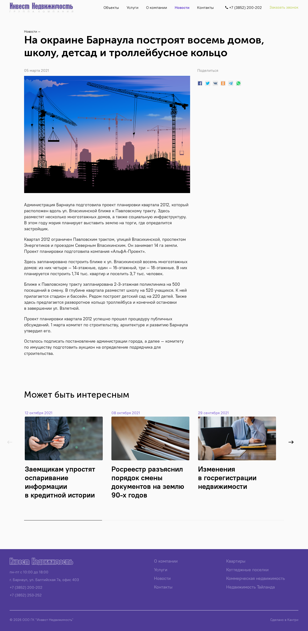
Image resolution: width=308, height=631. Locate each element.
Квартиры (235, 561)
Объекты (111, 7)
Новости (182, 7)
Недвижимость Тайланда (250, 587)
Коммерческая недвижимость (255, 578)
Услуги (132, 7)
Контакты (205, 7)
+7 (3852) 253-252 (26, 595)
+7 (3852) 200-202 (26, 587)
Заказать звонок (284, 7)
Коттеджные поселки (247, 569)
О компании (156, 7)
